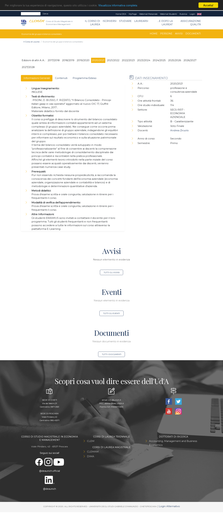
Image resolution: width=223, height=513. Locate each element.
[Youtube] (169, 411)
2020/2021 (98, 60)
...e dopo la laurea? (165, 23)
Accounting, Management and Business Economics (173, 442)
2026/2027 (189, 60)
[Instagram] (178, 411)
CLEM (90, 441)
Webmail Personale (148, 14)
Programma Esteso (84, 78)
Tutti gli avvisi (111, 272)
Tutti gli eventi (111, 313)
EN (199, 14)
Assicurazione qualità (191, 23)
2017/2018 (54, 60)
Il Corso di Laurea (92, 23)
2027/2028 (28, 67)
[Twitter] (178, 401)
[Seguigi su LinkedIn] (49, 479)
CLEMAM (93, 451)
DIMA (90, 456)
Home (154, 33)
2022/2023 (128, 60)
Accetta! (208, 5)
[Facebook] (169, 401)
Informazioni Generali (37, 78)
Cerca (45, 13)
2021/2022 (113, 60)
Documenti (193, 33)
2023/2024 (143, 60)
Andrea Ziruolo (179, 130)
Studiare (125, 21)
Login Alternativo (169, 506)
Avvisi (179, 33)
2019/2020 (83, 60)
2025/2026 (174, 60)
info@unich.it (114, 400)
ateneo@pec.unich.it (114, 403)
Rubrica (183, 14)
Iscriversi (110, 21)
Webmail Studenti (168, 14)
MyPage (133, 14)
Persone (166, 33)
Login (192, 14)
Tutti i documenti (111, 354)
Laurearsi (141, 21)
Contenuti (61, 78)
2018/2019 (68, 60)
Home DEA (121, 14)
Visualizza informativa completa (117, 5)
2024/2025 (159, 60)
